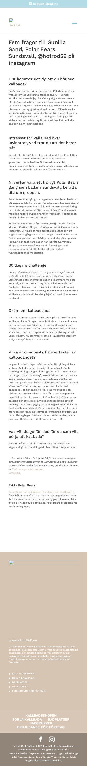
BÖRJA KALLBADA (23, 678)
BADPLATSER (20, 682)
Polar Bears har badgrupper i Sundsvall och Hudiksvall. (41, 492)
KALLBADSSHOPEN (23, 673)
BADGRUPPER (20, 686)
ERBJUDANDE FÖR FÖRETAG (28, 691)
